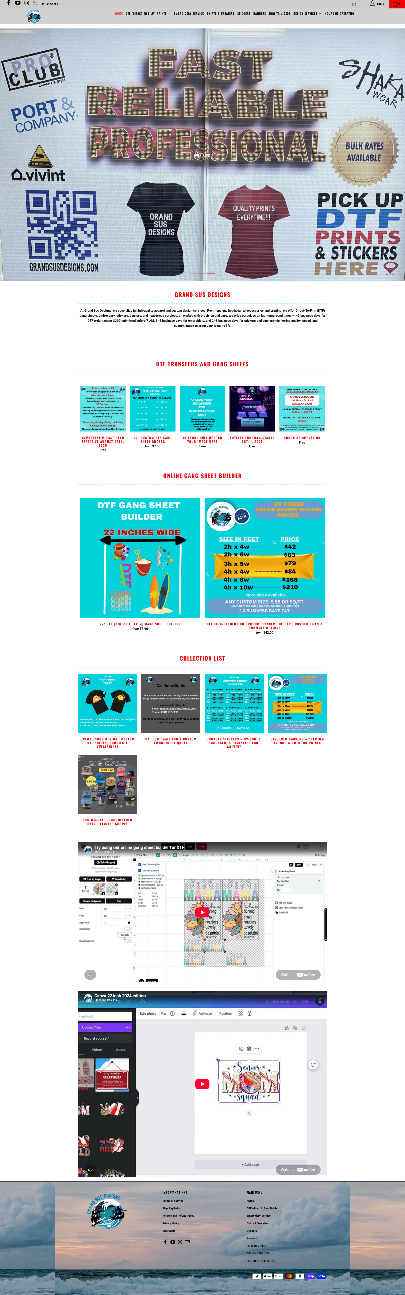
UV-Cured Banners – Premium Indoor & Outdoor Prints (297, 710)
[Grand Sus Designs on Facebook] (8, 4)
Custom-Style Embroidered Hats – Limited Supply (107, 791)
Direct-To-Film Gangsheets (202, 155)
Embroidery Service (189, 13)
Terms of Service (172, 1200)
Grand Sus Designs (98, 1275)
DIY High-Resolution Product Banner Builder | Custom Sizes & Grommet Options (265, 558)
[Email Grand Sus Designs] (35, 4)
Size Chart (168, 1230)
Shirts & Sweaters (220, 13)
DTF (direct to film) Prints (147, 13)
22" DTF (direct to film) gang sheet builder (140, 558)
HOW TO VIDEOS (279, 13)
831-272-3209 (50, 4)
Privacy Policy (171, 1223)
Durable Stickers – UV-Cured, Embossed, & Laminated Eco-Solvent (234, 711)
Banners (259, 13)
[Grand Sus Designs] (34, 16)
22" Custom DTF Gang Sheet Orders (153, 409)
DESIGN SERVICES (305, 13)
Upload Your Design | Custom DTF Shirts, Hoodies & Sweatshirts (107, 711)
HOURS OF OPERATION (340, 13)
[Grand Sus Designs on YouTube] (17, 4)
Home (119, 13)
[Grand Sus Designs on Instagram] (26, 4)
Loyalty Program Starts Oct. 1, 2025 (252, 409)
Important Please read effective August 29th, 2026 (103, 409)
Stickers (243, 13)
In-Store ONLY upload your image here (202, 409)
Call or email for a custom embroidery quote (170, 710)
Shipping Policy (171, 1208)
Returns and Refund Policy (178, 1215)
